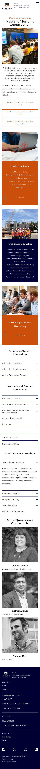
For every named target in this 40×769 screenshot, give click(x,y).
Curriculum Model (20, 197)
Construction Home (11, 696)
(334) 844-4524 (8, 759)
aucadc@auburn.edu (9, 762)
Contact (6, 682)
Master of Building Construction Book (20, 103)
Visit (4, 685)
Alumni (5, 733)
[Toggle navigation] (37, 3)
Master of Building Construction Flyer (20, 113)
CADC (16, 3)
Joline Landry (23, 274)
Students (6, 737)
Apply (5, 689)
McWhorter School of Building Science (22, 6)
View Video (20, 335)
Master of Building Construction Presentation (20, 122)
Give (4, 740)
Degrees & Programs (20, 17)
